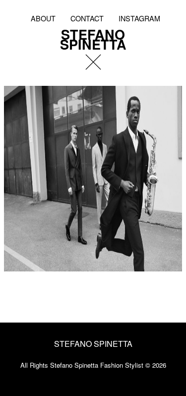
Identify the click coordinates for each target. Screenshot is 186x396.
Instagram (139, 18)
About (43, 18)
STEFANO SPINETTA (93, 37)
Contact (87, 18)
